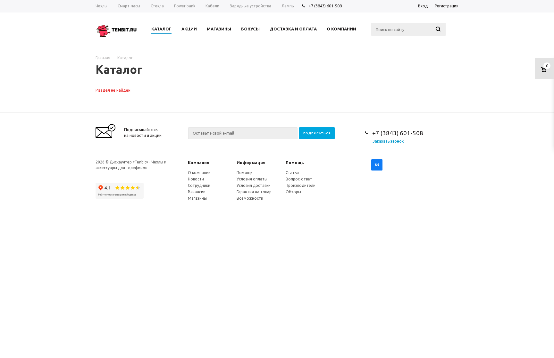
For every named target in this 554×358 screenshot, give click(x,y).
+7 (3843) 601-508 (325, 6)
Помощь (295, 162)
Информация (251, 162)
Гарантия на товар (254, 192)
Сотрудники (199, 185)
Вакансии (197, 192)
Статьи (292, 173)
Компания (198, 162)
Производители (300, 185)
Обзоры (293, 192)
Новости (196, 179)
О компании (199, 173)
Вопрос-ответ (299, 179)
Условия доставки (254, 185)
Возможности (250, 198)
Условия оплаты (252, 179)
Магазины (197, 198)
